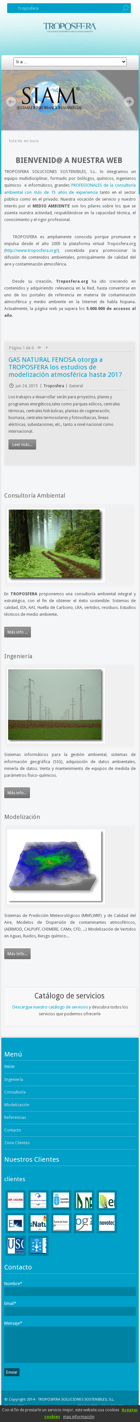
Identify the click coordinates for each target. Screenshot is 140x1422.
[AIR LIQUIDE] (16, 1200)
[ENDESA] (16, 1223)
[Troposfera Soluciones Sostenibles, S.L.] (70, 30)
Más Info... (17, 953)
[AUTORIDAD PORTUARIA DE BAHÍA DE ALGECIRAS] (38, 1200)
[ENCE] (107, 1200)
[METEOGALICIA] (84, 1223)
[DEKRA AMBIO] (84, 1200)
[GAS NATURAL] (38, 1223)
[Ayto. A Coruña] (61, 1200)
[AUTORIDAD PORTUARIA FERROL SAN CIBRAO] (61, 1223)
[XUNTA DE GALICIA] (38, 1246)
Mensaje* (13, 1323)
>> (47, 347)
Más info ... (17, 632)
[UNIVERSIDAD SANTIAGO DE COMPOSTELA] (16, 1246)
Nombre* (13, 1283)
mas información (78, 1417)
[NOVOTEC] (107, 1223)
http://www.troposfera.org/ (32, 250)
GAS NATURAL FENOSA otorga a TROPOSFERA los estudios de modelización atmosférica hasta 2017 (65, 367)
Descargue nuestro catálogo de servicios (50, 1007)
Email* (10, 1303)
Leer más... (22, 444)
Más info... (17, 792)
